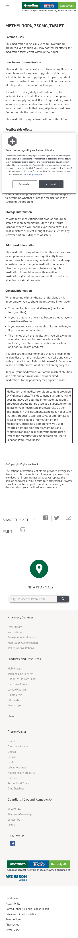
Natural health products (21, 772)
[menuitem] (12, 843)
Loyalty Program (17, 689)
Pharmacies (12, 924)
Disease (12, 751)
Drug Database (16, 788)
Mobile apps (15, 668)
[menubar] (13, 843)
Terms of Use (13, 919)
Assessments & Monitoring (23, 637)
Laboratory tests (17, 767)
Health (11, 762)
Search (11, 741)
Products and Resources (24, 659)
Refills (11, 825)
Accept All (51, 184)
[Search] (63, 599)
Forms (11, 757)
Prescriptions (15, 627)
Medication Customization (23, 642)
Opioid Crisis (15, 695)
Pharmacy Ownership (20, 814)
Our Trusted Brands (18, 684)
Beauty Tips (14, 705)
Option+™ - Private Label (22, 679)
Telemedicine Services (20, 674)
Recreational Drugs (18, 783)
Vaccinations (15, 632)
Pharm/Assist (17, 731)
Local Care (12, 898)
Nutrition (13, 778)
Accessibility (13, 903)
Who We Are (15, 809)
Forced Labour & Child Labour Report (27, 909)
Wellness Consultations (21, 648)
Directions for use (18, 746)
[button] (46, 518)
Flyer (11, 716)
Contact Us (14, 819)
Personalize (24, 184)
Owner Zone (13, 930)
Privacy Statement (34, 174)
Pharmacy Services (21, 617)
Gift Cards (13, 700)
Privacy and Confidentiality (21, 914)
